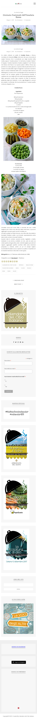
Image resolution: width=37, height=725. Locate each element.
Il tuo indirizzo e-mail (10, 368)
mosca (17, 268)
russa (3, 271)
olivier (23, 268)
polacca (29, 268)
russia (8, 271)
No (6, 386)
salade (14, 271)
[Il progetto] (18, 312)
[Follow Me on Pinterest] (18, 708)
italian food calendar (7, 268)
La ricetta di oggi (18, 12)
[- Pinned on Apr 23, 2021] (7, 678)
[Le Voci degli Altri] (18, 618)
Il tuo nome (7, 360)
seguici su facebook (18, 646)
